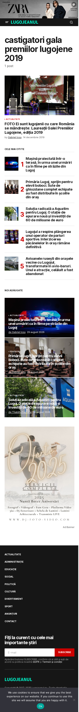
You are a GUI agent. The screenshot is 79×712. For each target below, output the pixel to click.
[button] (7, 22)
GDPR (36, 661)
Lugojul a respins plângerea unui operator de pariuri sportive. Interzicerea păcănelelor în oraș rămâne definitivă (48, 239)
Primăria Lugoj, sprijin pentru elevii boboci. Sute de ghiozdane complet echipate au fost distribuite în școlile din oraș (49, 189)
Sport (9, 606)
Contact (10, 621)
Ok (40, 706)
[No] (74, 700)
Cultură (10, 591)
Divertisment (14, 599)
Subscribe (64, 652)
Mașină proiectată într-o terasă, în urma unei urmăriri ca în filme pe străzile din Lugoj (49, 164)
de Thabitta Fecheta (19, 412)
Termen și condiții (52, 661)
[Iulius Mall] (39, 9)
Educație (15, 352)
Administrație (14, 561)
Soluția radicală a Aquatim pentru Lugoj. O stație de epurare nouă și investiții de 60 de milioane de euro (48, 214)
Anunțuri (11, 613)
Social (9, 576)
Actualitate (13, 119)
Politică (10, 584)
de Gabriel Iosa (17, 332)
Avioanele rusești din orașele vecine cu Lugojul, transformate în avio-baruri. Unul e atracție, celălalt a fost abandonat (49, 266)
